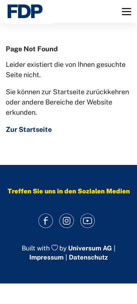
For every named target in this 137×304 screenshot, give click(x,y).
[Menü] (126, 11)
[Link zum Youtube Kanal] (87, 221)
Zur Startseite (29, 129)
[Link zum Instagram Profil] (66, 221)
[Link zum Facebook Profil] (45, 221)
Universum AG (90, 248)
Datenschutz (88, 257)
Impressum (46, 257)
